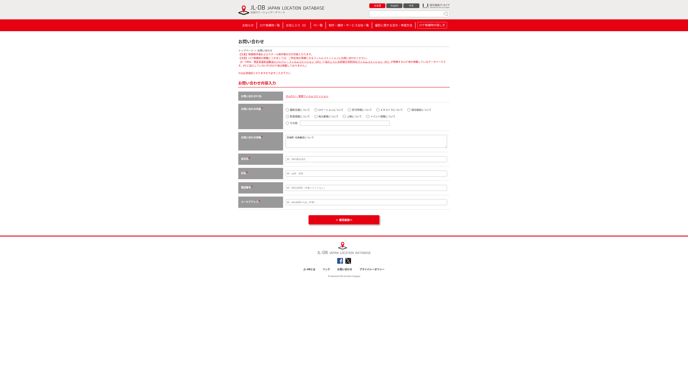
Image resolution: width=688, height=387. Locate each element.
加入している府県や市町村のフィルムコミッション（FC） (358, 61)
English (394, 5)
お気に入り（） (297, 25)
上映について (354, 116)
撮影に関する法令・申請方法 (393, 25)
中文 (411, 5)
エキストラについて (391, 109)
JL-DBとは (309, 269)
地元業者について (328, 116)
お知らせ (248, 25)
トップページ (245, 50)
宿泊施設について (421, 109)
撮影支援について (299, 109)
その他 (293, 123)
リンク (326, 269)
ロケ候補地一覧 (270, 25)
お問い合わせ (344, 269)
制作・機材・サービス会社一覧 (349, 25)
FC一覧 (318, 25)
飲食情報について (299, 116)
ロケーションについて (330, 109)
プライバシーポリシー (371, 269)
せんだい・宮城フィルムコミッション (307, 96)
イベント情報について (382, 116)
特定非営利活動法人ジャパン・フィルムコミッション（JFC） (288, 61)
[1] (446, 14)
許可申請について (361, 109)
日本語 (377, 5)
